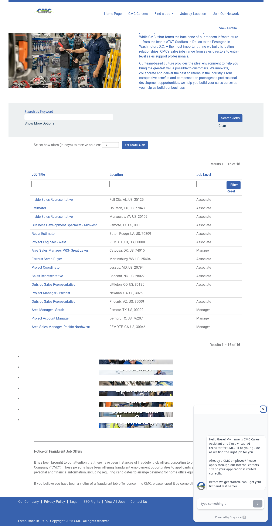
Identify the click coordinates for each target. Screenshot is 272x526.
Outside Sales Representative (53, 284)
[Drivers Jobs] (19, 372)
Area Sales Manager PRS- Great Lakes (60, 250)
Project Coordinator (46, 267)
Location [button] (116, 175)
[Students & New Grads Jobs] (19, 414)
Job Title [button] (38, 174)
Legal (74, 502)
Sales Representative (47, 276)
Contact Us (138, 502)
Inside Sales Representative (52, 200)
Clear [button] (222, 126)
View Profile (228, 28)
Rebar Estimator (44, 234)
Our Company (28, 502)
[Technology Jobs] (19, 425)
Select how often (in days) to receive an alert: (67, 145)
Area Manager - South (48, 310)
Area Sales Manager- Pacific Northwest (61, 327)
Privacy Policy (54, 502)
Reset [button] (231, 191)
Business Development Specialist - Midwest (64, 225)
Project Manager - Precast (51, 293)
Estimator (39, 208)
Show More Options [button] (39, 123)
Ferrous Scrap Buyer (47, 259)
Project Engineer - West (49, 242)
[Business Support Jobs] (19, 362)
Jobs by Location (193, 14)
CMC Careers (138, 14)
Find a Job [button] (162, 14)
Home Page (113, 14)
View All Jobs (115, 502)
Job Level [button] (204, 175)
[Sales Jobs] (19, 404)
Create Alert (136, 145)
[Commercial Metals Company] (44, 11)
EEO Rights (92, 502)
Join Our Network (226, 14)
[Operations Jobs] (19, 393)
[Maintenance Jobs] (19, 383)
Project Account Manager (50, 318)
